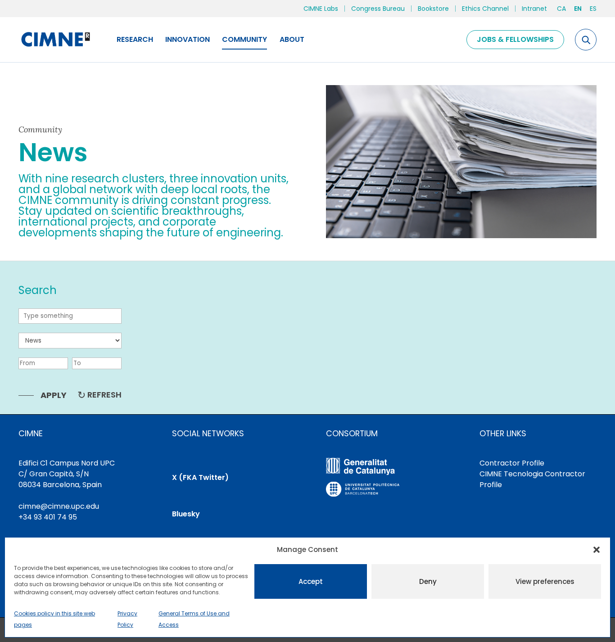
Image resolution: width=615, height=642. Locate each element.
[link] (55, 40)
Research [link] (135, 39)
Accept (310, 581)
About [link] (292, 39)
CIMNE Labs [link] (320, 8)
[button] (596, 549)
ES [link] (593, 8)
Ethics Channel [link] (485, 8)
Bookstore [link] (433, 8)
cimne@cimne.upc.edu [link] (58, 506)
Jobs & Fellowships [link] (515, 39)
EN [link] (578, 8)
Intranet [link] (534, 8)
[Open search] (586, 39)
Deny (428, 581)
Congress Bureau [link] (378, 8)
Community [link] (244, 39)
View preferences (545, 581)
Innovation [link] (187, 39)
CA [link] (561, 8)
